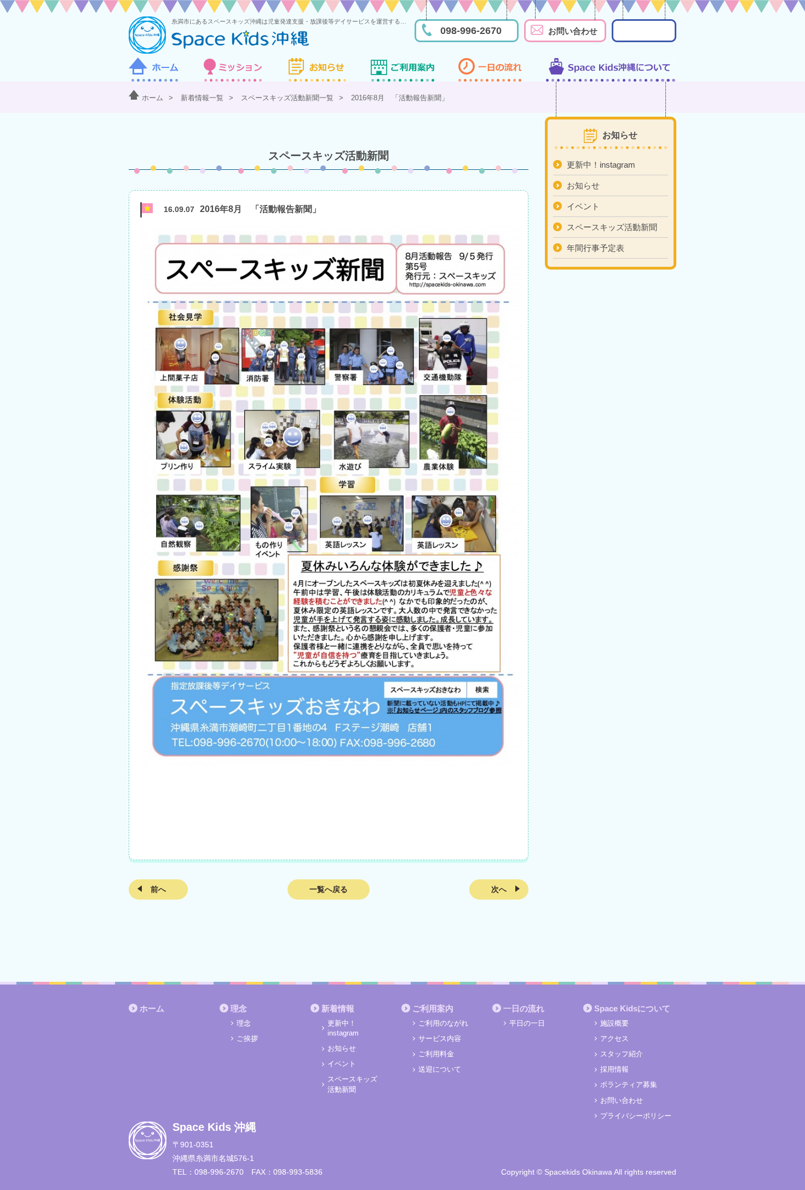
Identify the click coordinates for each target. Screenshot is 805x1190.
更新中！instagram (601, 164)
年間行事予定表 (595, 248)
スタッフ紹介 (621, 1054)
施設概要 (614, 1023)
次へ (499, 889)
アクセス (614, 1038)
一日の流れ (523, 1008)
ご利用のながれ (443, 1023)
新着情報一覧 (202, 98)
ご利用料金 (436, 1054)
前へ (158, 889)
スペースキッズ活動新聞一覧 (287, 98)
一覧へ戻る (328, 889)
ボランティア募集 (628, 1084)
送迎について (439, 1069)
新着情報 (337, 1008)
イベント (583, 206)
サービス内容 (439, 1038)
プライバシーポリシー (635, 1116)
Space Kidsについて (632, 1008)
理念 (239, 1008)
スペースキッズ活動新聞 (612, 227)
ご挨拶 (247, 1038)
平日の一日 (527, 1023)
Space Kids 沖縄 (214, 1127)
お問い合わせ (572, 31)
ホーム (152, 98)
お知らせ (583, 185)
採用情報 (614, 1069)
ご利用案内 (432, 1008)
